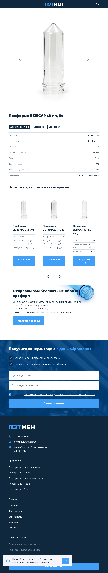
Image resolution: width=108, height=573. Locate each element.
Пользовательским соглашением (38, 395)
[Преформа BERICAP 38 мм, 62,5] (84, 209)
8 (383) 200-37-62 (22, 436)
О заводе (13, 505)
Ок (65, 560)
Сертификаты (15, 517)
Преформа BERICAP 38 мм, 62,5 (82, 230)
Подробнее (23, 259)
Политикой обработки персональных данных (75, 395)
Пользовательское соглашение (24, 550)
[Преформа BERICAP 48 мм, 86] (54, 209)
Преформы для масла (19, 484)
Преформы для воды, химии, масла (26, 478)
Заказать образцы (28, 320)
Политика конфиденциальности (25, 544)
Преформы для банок (19, 489)
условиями (44, 562)
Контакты (14, 522)
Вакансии (13, 528)
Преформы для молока (20, 472)
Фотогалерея (15, 511)
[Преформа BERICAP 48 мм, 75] (24, 209)
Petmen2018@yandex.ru (24, 442)
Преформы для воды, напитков (24, 467)
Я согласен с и (53, 395)
